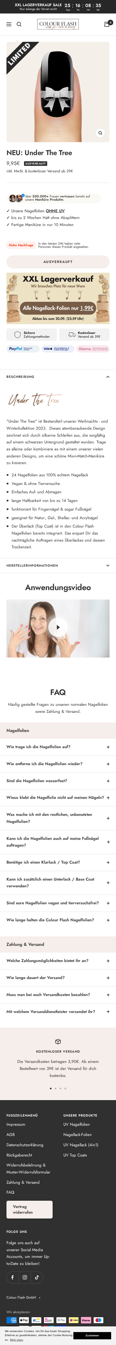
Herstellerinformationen (32, 565)
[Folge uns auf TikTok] (37, 1277)
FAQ (10, 1192)
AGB (10, 1135)
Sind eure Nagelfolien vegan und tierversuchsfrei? (52, 903)
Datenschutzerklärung (24, 1145)
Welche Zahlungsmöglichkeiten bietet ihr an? (47, 961)
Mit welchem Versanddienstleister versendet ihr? (50, 1012)
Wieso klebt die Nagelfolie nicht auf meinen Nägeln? (55, 797)
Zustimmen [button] (92, 1335)
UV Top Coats (75, 1155)
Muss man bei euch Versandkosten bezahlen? (48, 995)
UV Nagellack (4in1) (80, 1145)
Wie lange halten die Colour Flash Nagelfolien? (50, 920)
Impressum (15, 1124)
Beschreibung (20, 376)
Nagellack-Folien (77, 1135)
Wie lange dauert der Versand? (35, 978)
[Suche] (19, 24)
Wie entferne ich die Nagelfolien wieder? (44, 764)
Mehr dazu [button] (16, 1339)
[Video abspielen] (58, 627)
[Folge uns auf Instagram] (25, 1277)
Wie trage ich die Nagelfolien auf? (38, 747)
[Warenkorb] (107, 24)
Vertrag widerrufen (23, 1209)
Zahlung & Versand (23, 1182)
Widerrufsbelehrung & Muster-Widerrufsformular (28, 1168)
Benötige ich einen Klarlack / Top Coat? (43, 862)
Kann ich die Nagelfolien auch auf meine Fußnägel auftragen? (52, 842)
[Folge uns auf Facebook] (12, 1277)
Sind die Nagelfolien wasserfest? (36, 781)
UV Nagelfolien (76, 1124)
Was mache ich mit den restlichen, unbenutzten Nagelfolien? (49, 818)
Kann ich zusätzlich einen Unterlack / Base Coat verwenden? (50, 882)
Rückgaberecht (19, 1155)
